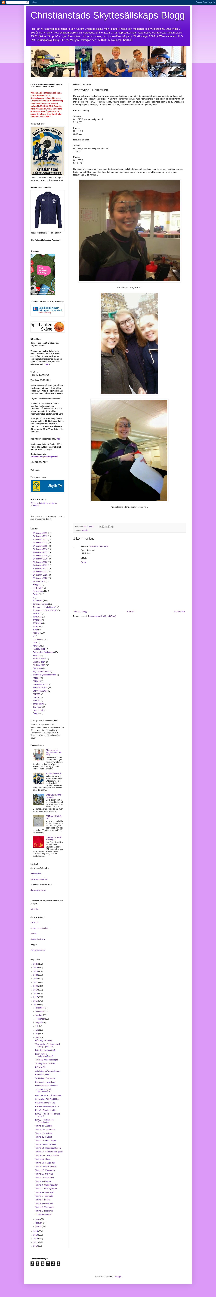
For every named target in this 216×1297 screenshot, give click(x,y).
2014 (35, 1231)
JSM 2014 (37, 620)
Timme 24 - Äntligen (43, 1126)
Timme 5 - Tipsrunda (44, 1196)
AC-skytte (34, 909)
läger (35, 642)
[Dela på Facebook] (109, 526)
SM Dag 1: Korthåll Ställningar (54, 838)
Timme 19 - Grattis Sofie (45, 1144)
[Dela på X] (106, 526)
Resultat (36, 655)
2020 (35, 986)
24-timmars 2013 (40, 539)
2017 (35, 997)
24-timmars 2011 (40, 533)
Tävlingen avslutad (43, 1214)
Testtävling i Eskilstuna (45, 1078)
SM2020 (36, 694)
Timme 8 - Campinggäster (46, 1185)
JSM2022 (37, 626)
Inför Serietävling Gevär (45, 1050)
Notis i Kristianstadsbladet (46, 1086)
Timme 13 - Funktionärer (45, 1166)
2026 (35, 964)
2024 (35, 971)
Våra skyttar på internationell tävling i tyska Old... (47, 1045)
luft (34, 636)
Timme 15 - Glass (42, 1159)
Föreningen (38, 591)
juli (37, 1026)
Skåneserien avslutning (45, 1082)
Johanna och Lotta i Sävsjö (44, 607)
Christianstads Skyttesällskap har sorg (54, 752)
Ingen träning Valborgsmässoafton (45, 1055)
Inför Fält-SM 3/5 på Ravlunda (48, 1095)
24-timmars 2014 (40, 543)
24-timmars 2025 (40, 575)
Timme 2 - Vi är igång (44, 1207)
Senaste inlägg (80, 612)
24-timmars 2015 (40, 546)
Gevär (35, 594)
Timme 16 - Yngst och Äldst (47, 1155)
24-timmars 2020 (40, 562)
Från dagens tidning (43, 1040)
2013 (35, 1235)
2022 (35, 979)
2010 (35, 1246)
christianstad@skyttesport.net (44, 457)
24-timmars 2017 (40, 552)
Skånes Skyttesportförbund (44, 675)
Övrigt (35, 713)
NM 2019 (37, 646)
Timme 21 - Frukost (43, 1137)
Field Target (38, 588)
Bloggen (36, 584)
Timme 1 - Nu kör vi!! (44, 1211)
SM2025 (36, 697)
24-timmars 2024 (40, 572)
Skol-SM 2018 (39, 665)
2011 (35, 1242)
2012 (35, 1239)
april (38, 1037)
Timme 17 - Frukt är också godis (49, 1152)
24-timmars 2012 (40, 536)
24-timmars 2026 (40, 578)
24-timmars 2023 (40, 568)
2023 (35, 975)
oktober (39, 1015)
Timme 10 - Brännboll (44, 1177)
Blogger (118, 1277)
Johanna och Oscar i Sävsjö (45, 610)
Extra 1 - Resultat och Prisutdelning (44, 1121)
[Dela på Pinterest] (112, 526)
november (40, 1011)
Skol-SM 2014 (39, 662)
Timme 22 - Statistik (43, 1133)
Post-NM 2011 (39, 649)
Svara (83, 562)
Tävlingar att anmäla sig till (46, 1060)
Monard (34, 933)
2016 (35, 1001)
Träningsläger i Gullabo (45, 1064)
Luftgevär (37, 639)
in (33, 597)
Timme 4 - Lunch (42, 1200)
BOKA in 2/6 (40, 1067)
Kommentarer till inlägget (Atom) (102, 616)
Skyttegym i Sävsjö (38, 949)
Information (38, 601)
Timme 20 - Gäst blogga (45, 1140)
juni (37, 1030)
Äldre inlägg (179, 612)
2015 (35, 1004)
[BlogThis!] (103, 526)
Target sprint (38, 704)
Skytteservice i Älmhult (39, 928)
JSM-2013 (37, 623)
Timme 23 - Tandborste (45, 1129)
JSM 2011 (37, 614)
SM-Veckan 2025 (40, 691)
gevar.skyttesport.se (39, 879)
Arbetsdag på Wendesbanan (47, 1071)
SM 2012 (37, 678)
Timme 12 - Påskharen (45, 1170)
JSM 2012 (37, 617)
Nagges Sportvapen (38, 939)
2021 (35, 982)
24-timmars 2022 (40, 565)
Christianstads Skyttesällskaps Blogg (108, 15)
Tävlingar (37, 707)
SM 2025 (37, 681)
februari (39, 1223)
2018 (35, 993)
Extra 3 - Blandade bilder (46, 1110)
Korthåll (84, 530)
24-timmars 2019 (40, 559)
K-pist (35, 630)
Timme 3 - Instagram (44, 1203)
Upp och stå (38, 710)
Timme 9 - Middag (43, 1181)
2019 (35, 990)
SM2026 (36, 700)
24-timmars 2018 (40, 556)
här (47, 364)
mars (38, 1219)
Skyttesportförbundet (42, 672)
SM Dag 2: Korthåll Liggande (54, 796)
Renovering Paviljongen (43, 652)
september (40, 1019)
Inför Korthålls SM (53, 774)
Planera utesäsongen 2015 (47, 1106)
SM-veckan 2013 (40, 684)
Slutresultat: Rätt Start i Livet (47, 1099)
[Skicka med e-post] (100, 526)
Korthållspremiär (42, 1075)
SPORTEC (35, 922)
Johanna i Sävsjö (40, 604)
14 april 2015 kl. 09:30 (98, 546)
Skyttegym (37, 668)
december (40, 1008)
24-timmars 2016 (40, 549)
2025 (35, 967)
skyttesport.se (36, 873)
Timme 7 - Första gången (46, 1189)
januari (39, 1226)
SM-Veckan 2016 (40, 688)
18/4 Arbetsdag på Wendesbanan (43, 1090)
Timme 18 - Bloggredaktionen (48, 1148)
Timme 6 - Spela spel (44, 1192)
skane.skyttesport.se (38, 890)
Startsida (130, 612)
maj (37, 1034)
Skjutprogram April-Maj (45, 1103)
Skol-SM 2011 (39, 659)
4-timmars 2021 (39, 581)
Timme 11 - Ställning (44, 1174)
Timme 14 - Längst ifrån (45, 1163)
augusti (39, 1022)
